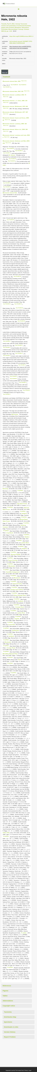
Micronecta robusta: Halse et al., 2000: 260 (15, 129)
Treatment (6, 77)
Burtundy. (6, 488)
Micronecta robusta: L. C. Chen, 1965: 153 (15, 100)
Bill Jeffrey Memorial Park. (10, 653)
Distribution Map (10, 1017)
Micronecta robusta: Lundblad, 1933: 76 (14, 95)
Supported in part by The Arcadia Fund (15, 1070)
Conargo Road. (20, 607)
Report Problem (10, 1037)
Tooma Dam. (12, 624)
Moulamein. (12, 566)
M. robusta (12, 155)
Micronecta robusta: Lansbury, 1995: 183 (15, 123)
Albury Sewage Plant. (20, 595)
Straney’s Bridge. (16, 554)
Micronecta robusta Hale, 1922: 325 (13, 91)
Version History (9, 1032)
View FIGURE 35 (14, 84)
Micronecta (15, 414)
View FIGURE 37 (6, 86)
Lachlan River (25, 542)
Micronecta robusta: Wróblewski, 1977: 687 (15, 112)
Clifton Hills (6, 832)
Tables (5, 996)
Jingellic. (17, 618)
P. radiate (24, 933)
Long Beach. (10, 532)
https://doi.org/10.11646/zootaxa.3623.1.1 (21, 36)
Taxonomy (8, 1012)
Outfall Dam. (16, 630)
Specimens (8, 1022)
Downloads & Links (11, 1027)
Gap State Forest (22, 503)
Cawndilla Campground (13, 572)
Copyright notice (9, 1006)
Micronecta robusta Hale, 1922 (11, 81)
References (7, 986)
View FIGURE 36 (22, 84)
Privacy (26, 1070)
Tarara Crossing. (13, 560)
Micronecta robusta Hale (10, 192)
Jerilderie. (24, 513)
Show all (4, 72)
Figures (5, 991)
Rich (19, 659)
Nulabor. (27, 537)
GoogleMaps (20, 490)
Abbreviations (8, 1001)
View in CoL (24, 80)
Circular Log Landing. (16, 589)
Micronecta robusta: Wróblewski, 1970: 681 (15, 106)
